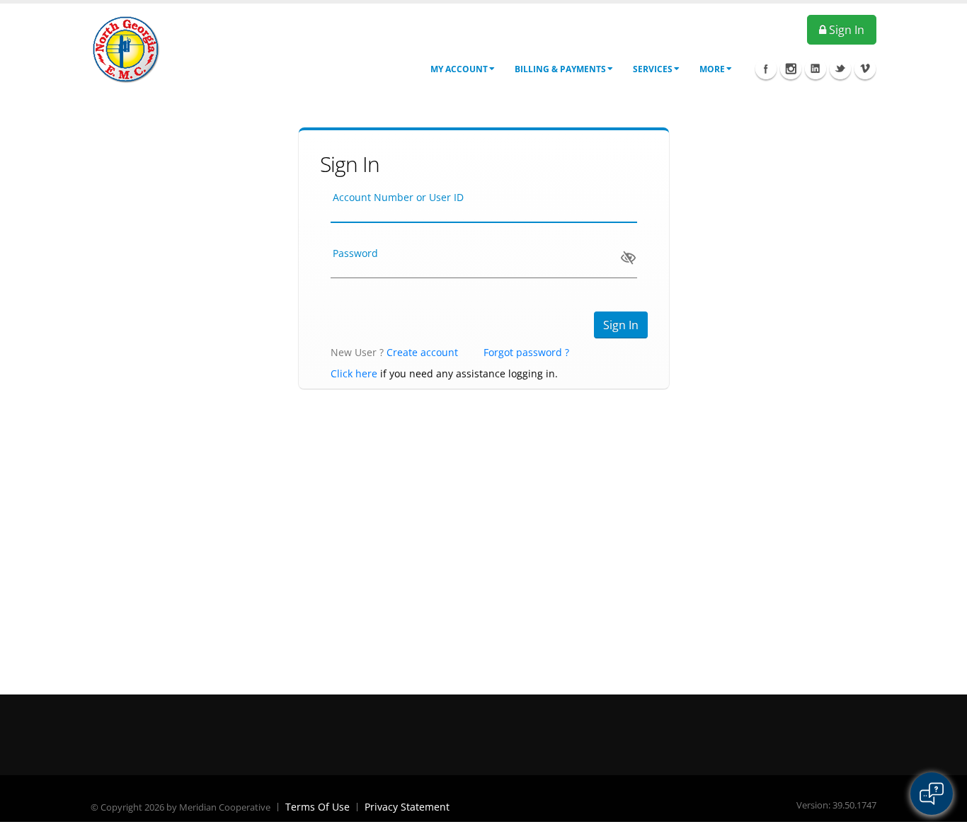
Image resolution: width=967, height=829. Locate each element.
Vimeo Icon (865, 68)
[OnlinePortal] (126, 48)
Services (653, 69)
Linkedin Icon (815, 68)
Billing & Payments (560, 69)
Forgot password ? (526, 352)
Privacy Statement (407, 806)
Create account (422, 352)
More (712, 69)
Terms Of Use (317, 806)
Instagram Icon (790, 68)
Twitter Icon (840, 68)
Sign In (845, 30)
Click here (354, 373)
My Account (459, 69)
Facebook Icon (766, 68)
